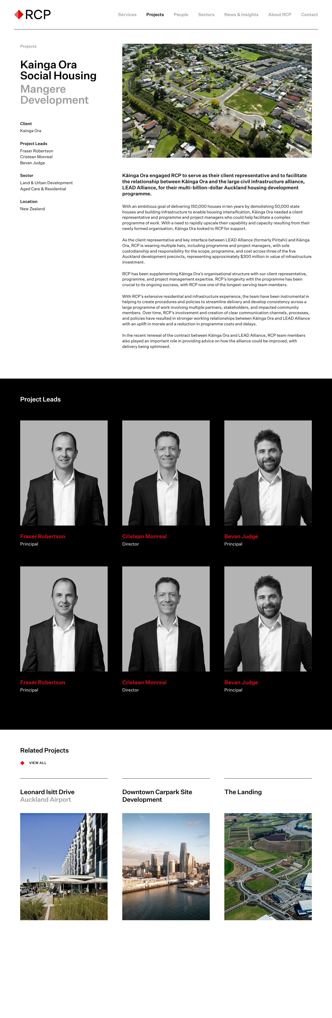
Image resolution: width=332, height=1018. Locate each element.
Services (127, 14)
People (181, 14)
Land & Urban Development (46, 182)
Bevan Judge (32, 162)
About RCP (279, 14)
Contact (309, 14)
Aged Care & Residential (43, 188)
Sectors (206, 14)
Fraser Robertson (36, 151)
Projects (155, 14)
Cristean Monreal (36, 156)
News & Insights (241, 14)
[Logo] (32, 14)
